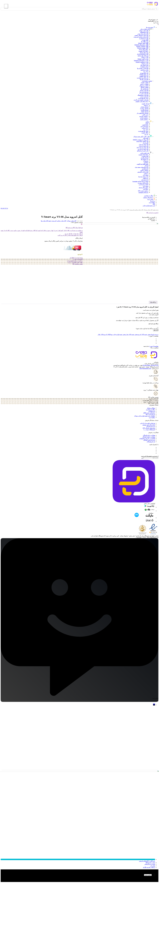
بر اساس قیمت (144, 119)
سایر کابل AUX (144, 52)
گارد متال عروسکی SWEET (140, 139)
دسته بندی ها (149, 27)
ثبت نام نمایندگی (150, 426)
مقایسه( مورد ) (153, 346)
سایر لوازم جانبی (144, 153)
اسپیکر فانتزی (144, 110)
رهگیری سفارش (148, 195)
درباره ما (152, 201)
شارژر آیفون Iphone (143, 59)
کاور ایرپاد (145, 143)
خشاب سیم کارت (143, 184)
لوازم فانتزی (145, 156)
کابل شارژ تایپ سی (143, 33)
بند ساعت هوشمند (143, 192)
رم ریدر (146, 134)
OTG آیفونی (145, 125)
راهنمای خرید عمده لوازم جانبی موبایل (144, 416)
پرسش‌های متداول (148, 197)
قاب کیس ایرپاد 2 (143, 144)
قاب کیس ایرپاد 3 (143, 146)
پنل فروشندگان (151, 441)
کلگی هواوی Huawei (142, 48)
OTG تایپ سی (144, 126)
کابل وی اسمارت (143, 38)
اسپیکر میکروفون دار (142, 113)
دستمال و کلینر (144, 170)
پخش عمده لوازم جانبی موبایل (118, 334)
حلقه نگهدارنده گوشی (142, 164)
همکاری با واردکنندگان (149, 435)
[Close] (157, 327)
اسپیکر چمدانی (144, 107)
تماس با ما (150, 199)
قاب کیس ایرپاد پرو (143, 149)
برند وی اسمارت (154, 334)
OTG (147, 123)
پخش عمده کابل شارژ (131, 334)
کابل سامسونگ (144, 32)
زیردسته (146, 105)
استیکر (146, 165)
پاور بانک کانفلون (143, 76)
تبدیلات (147, 121)
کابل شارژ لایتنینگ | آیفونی (141, 35)
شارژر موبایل (144, 57)
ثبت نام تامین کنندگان (149, 440)
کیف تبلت (145, 138)
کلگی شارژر (145, 40)
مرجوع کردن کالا (150, 414)
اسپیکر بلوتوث (145, 103)
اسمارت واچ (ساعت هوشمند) (140, 181)
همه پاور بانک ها (144, 79)
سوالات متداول (151, 408)
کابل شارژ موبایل (143, 30)
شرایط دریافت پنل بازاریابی (147, 423)
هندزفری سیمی (144, 96)
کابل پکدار (100, 334)
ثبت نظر (156, 330)
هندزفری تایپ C (144, 93)
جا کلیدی (146, 162)
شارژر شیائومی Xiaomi (142, 62)
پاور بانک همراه (144, 73)
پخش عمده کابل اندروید (143, 334)
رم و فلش (145, 178)
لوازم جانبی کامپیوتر (142, 172)
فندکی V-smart (144, 66)
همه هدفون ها (144, 88)
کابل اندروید (106, 334)
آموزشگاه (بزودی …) (149, 429)
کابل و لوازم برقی (145, 29)
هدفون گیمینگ (144, 87)
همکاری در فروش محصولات (147, 438)
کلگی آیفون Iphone (143, 43)
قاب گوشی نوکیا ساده (142, 141)
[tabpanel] (79, 877)
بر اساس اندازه (144, 118)
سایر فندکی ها (144, 65)
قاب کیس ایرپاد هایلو (142, 150)
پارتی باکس (145, 114)
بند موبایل (145, 161)
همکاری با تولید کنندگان (148, 437)
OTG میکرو (145, 128)
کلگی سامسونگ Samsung (141, 44)
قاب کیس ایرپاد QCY (142, 147)
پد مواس (146, 173)
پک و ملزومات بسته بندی (141, 167)
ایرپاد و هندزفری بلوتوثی (141, 101)
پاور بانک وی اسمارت (142, 77)
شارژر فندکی (144, 63)
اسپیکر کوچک (144, 111)
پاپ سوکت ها (144, 159)
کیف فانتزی (145, 168)
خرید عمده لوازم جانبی (149, 205)
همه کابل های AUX (143, 55)
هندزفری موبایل (144, 90)
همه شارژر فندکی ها (142, 68)
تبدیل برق (145, 71)
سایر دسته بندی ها (143, 176)
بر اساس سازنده (143, 116)
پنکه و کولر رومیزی (143, 183)
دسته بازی (145, 175)
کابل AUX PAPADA (142, 54)
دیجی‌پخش (155, 210)
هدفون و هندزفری (147, 81)
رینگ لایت (145, 189)
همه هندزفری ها (144, 92)
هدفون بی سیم (144, 84)
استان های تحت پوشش (148, 425)
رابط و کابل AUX (143, 49)
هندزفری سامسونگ (143, 95)
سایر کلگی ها (144, 41)
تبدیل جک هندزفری (143, 98)
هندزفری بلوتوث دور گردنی (141, 99)
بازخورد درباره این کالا (152, 212)
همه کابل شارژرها (46, 221)
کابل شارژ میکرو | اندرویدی (141, 37)
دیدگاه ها (153, 302)
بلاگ (154, 204)
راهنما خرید (152, 202)
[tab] (153, 302)
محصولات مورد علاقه (149, 412)
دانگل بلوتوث (144, 132)
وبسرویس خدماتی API (149, 428)
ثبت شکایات (151, 411)
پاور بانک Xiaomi (144, 74)
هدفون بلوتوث (144, 82)
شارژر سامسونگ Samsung (141, 60)
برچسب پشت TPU (143, 190)
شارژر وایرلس (144, 70)
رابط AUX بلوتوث (143, 51)
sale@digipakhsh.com (145, 368)
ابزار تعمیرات (144, 179)
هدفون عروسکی (143, 85)
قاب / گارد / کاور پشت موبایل (141, 136)
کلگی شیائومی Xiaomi (142, 46)
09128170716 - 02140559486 (150, 365)
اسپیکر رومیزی (144, 108)
